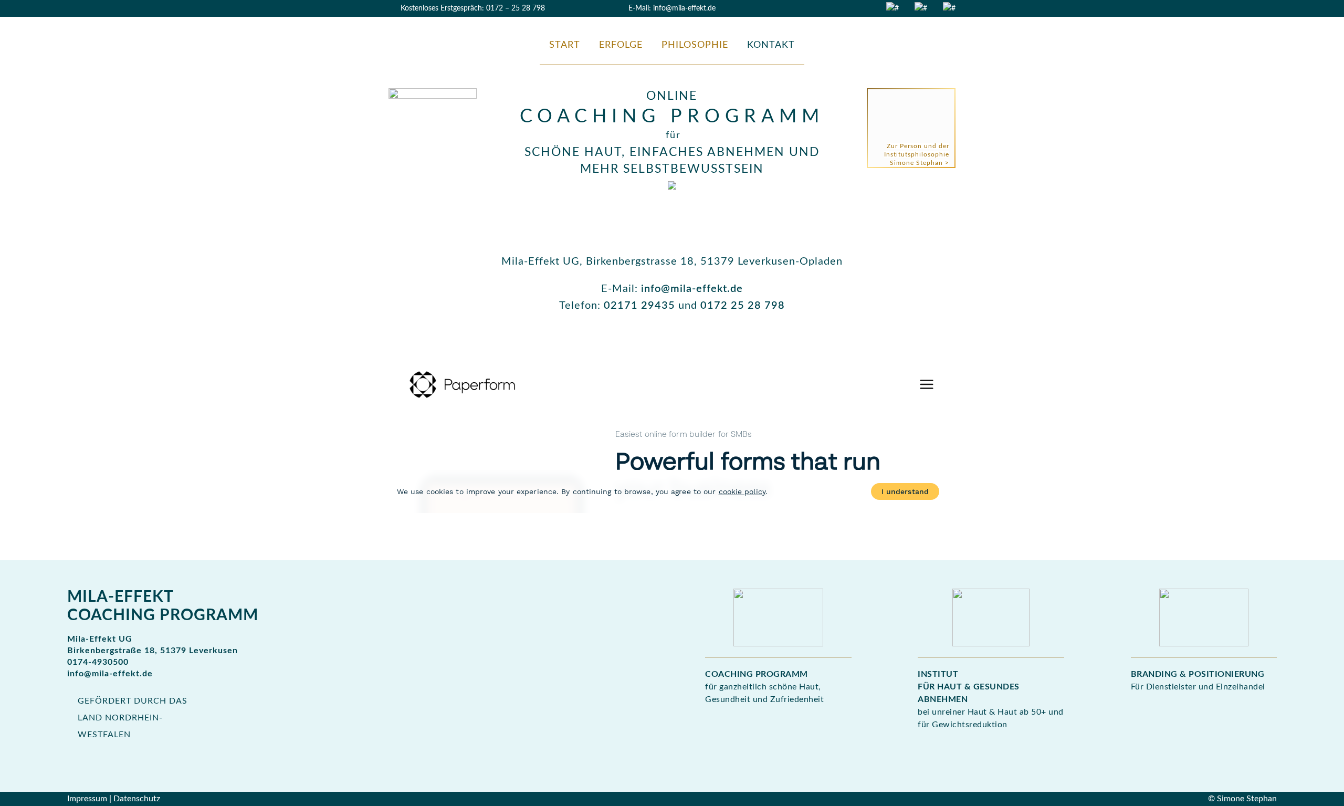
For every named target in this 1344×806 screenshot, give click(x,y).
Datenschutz (136, 798)
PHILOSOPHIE (695, 45)
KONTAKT (771, 45)
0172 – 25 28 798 (515, 8)
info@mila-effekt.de (684, 8)
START (564, 45)
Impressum (87, 798)
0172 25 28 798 (742, 305)
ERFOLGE (621, 45)
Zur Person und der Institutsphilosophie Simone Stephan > (916, 154)
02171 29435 (639, 305)
